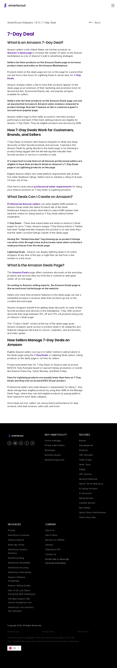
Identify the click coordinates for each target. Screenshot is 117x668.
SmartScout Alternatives (19, 572)
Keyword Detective (88, 479)
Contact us (50, 554)
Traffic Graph (85, 460)
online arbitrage (53, 440)
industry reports (16, 540)
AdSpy (82, 469)
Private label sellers (55, 445)
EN (14, 648)
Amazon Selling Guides (19, 585)
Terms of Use (13, 631)
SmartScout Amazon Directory (18, 551)
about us (49, 530)
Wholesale (50, 450)
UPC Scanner (85, 474)
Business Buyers (53, 455)
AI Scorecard (85, 493)
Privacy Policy (48, 631)
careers (49, 544)
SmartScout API (52, 549)
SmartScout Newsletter (19, 562)
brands (82, 440)
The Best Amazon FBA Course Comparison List (20, 601)
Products (83, 450)
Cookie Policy (83, 631)
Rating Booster (86, 498)
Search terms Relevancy (91, 483)
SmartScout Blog (16, 558)
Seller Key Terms (16, 544)
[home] (15, 5)
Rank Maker (85, 507)
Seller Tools (85, 464)
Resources (14, 524)
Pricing (11, 530)
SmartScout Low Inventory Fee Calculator (21, 609)
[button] (112, 5)
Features (84, 434)
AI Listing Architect (88, 488)
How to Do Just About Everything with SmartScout (21, 592)
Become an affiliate (54, 540)
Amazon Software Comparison (16, 579)
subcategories (86, 445)
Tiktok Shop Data (87, 517)
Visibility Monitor (87, 503)
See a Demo (51, 535)
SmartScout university (19, 535)
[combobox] (14, 648)
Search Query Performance (92, 512)
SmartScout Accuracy (18, 567)
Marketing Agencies (54, 460)
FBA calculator (86, 455)
